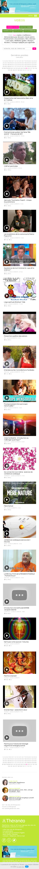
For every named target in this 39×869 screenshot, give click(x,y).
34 (18, 63)
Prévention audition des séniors (15, 336)
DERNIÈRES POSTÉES (12, 27)
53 (17, 65)
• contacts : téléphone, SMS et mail (13, 836)
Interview (32, 39)
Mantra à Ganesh (10, 676)
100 (29, 68)
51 (13, 65)
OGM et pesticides (11, 166)
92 (14, 68)
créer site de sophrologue (12, 861)
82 (32, 66)
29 (10, 63)
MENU (31, 16)
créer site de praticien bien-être (22, 860)
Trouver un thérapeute (9, 807)
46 (5, 65)
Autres (19, 35)
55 (20, 65)
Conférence (26, 35)
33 (17, 63)
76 (22, 66)
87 (6, 68)
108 (18, 70)
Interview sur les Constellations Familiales (19, 370)
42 (32, 63)
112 (28, 70)
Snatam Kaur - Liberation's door (15, 710)
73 (17, 66)
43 (34, 63)
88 (8, 68)
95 (19, 68)
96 (21, 68)
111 (25, 70)
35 (20, 63)
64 (35, 65)
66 (5, 66)
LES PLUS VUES (18, 30)
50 (12, 65)
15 (20, 61)
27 (7, 63)
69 (10, 66)
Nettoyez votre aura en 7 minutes (16, 642)
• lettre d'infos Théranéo (10, 834)
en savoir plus (20, 867)
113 (30, 70)
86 (4, 68)
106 (13, 70)
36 (22, 63)
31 (13, 63)
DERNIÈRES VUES (7, 30)
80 (29, 66)
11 (13, 61)
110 (23, 70)
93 (16, 68)
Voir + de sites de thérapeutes (11, 805)
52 (15, 65)
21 (31, 61)
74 (18, 66)
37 (23, 63)
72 (15, 66)
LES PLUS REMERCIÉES (30, 30)
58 (25, 65)
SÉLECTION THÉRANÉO (26, 27)
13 (17, 61)
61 (30, 65)
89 (9, 68)
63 (34, 65)
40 (29, 63)
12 (15, 61)
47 (7, 65)
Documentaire (19, 39)
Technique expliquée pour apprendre (23, 42)
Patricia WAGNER (14, 788)
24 (36, 61)
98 (25, 68)
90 (11, 68)
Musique (30, 41)
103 (36, 68)
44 (35, 63)
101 (31, 68)
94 (18, 68)
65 (3, 66)
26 (5, 63)
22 (32, 61)
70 (12, 66)
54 (18, 65)
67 (7, 66)
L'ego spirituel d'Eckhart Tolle (14, 302)
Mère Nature (8, 506)
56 (22, 65)
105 (11, 70)
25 (3, 63)
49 (10, 65)
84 (35, 66)
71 (13, 66)
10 (12, 61)
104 (9, 70)
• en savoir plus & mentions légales (13, 833)
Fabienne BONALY (15, 796)
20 (29, 61)
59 (27, 65)
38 (25, 63)
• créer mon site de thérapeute (12, 829)
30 (12, 63)
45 (3, 65)
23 (34, 61)
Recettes (7, 42)
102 (33, 68)
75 (20, 66)
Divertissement (9, 39)
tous (14, 35)
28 (8, 63)
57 (23, 65)
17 (24, 61)
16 (22, 61)
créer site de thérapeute (8, 860)
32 (15, 63)
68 (8, 66)
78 (25, 66)
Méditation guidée (20, 41)
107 (16, 70)
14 (19, 61)
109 (21, 70)
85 (3, 68)
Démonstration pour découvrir (14, 37)
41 (30, 63)
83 (34, 66)
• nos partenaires (7, 831)
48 (8, 65)
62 (32, 65)
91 (13, 68)
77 (23, 66)
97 (23, 68)
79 (27, 66)
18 (25, 61)
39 (27, 63)
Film (26, 39)
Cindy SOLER (13, 781)
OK (27, 866)
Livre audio (9, 41)
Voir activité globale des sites (11, 808)
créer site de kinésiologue (25, 861)
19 (27, 61)
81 (30, 66)
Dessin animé (29, 37)
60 (29, 65)
